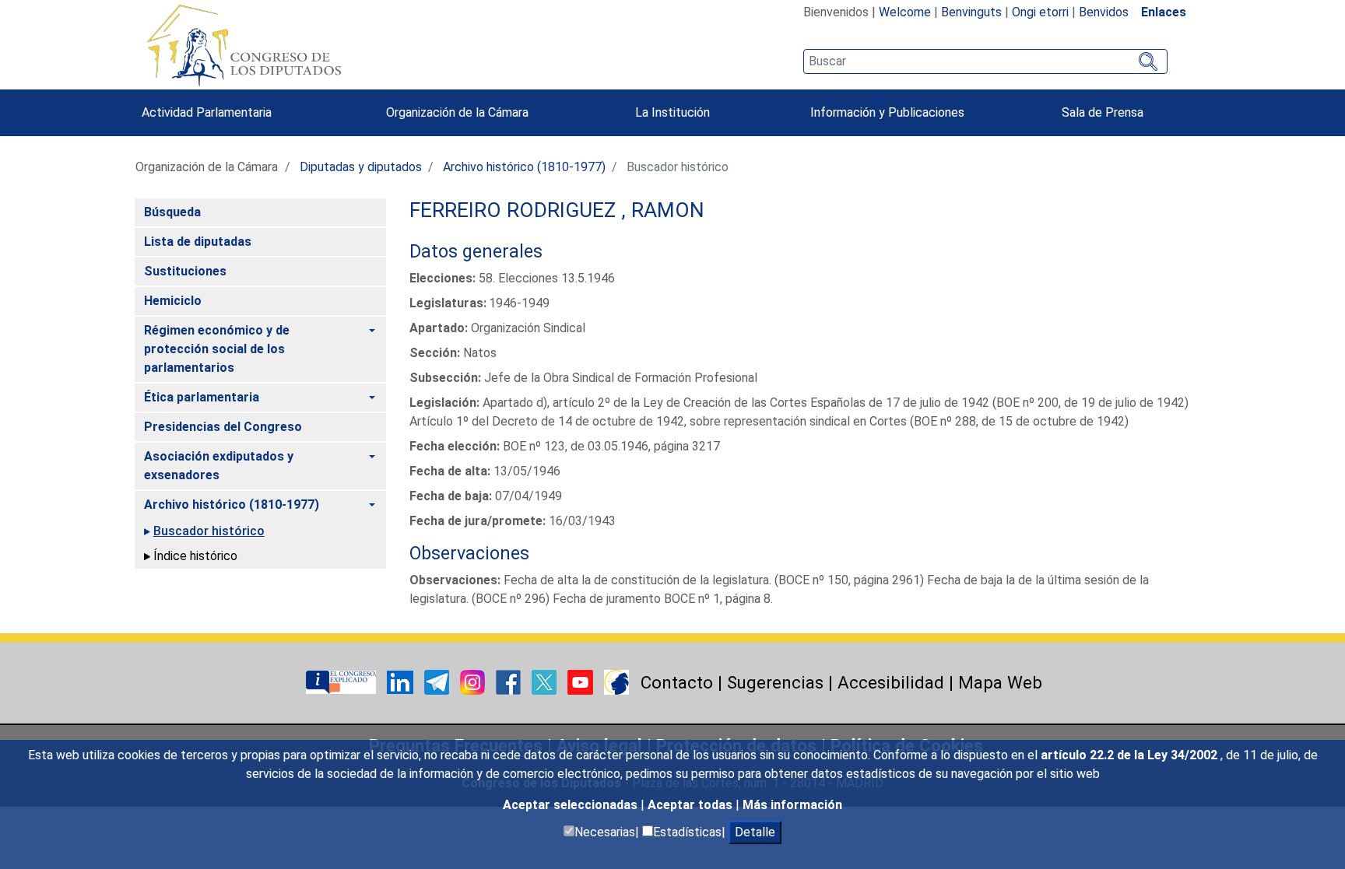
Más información (792, 804)
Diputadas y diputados (361, 166)
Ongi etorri (1040, 12)
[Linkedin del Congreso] (401, 681)
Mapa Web (1000, 682)
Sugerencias (775, 682)
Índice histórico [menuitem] (195, 555)
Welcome (905, 12)
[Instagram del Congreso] (474, 681)
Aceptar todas (692, 804)
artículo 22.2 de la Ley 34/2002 (1130, 755)
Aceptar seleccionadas (572, 804)
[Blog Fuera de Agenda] (616, 681)
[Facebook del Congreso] (510, 681)
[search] (985, 61)
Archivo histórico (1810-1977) (524, 166)
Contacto (677, 682)
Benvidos (1104, 12)
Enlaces (1163, 12)
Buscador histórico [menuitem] (209, 531)
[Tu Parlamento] (342, 681)
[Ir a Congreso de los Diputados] (243, 45)
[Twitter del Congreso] (546, 681)
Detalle (755, 832)
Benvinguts (971, 12)
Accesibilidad (891, 682)
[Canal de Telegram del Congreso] (438, 681)
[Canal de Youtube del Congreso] (582, 681)
